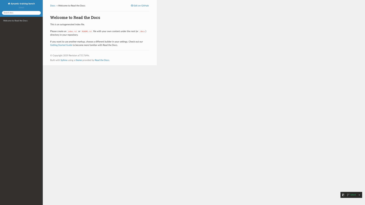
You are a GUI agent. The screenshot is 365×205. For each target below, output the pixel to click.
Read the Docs (102, 60)
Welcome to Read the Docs (15, 21)
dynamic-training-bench (22, 4)
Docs (52, 6)
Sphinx (64, 60)
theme (79, 60)
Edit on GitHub (141, 6)
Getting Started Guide (61, 45)
